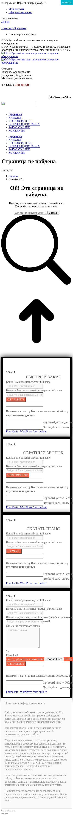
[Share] (6, 810)
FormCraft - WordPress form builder (26, 431)
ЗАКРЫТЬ (67, 2)
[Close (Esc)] (2, 810)
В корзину (7, 28)
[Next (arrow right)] (6, 813)
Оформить (20, 28)
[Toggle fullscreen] (10, 810)
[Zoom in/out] (13, 810)
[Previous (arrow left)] (2, 813)
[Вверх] (36, 355)
